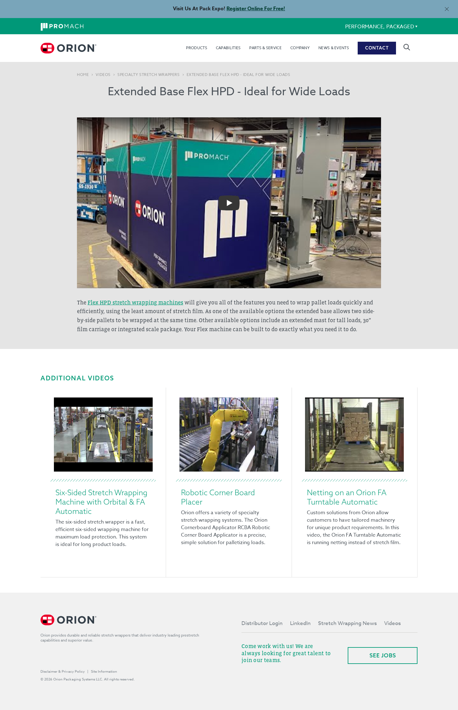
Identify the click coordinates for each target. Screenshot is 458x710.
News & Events (333, 47)
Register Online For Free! (256, 8)
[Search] (406, 47)
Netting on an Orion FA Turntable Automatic (346, 497)
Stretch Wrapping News (347, 623)
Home (83, 74)
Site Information (104, 671)
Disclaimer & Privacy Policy (63, 671)
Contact (377, 48)
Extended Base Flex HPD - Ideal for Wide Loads (238, 74)
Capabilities (228, 47)
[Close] (446, 9)
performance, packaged (379, 27)
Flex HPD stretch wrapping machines (135, 302)
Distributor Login (262, 623)
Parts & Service (265, 47)
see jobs (383, 655)
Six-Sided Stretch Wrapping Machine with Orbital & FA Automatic (101, 502)
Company (300, 47)
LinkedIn (300, 623)
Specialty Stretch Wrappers (148, 74)
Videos (103, 74)
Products (196, 47)
